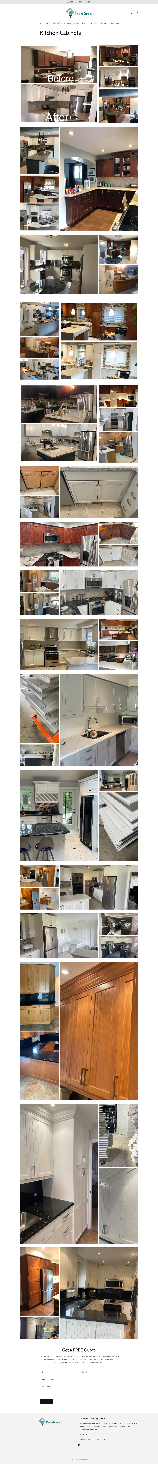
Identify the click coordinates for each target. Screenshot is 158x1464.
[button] (22, 13)
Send (47, 1402)
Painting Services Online (81, 1459)
